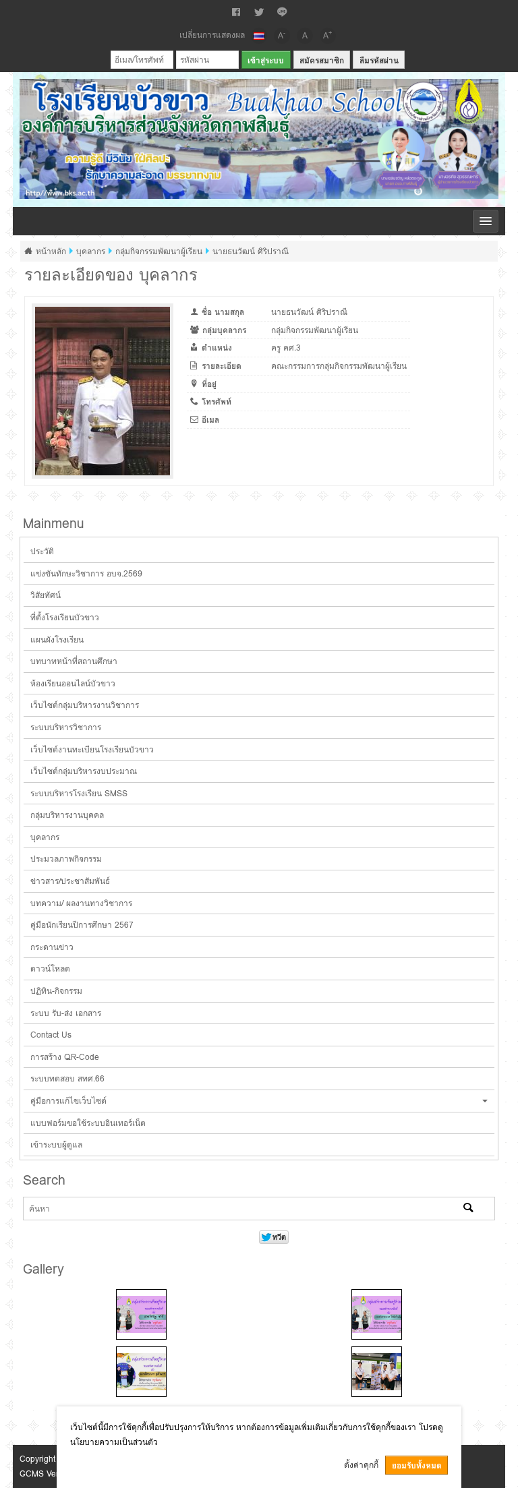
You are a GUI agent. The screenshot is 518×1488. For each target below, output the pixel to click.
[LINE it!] (282, 12)
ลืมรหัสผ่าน (379, 60)
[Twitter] (259, 12)
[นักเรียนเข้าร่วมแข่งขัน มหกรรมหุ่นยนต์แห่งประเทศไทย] (376, 1371)
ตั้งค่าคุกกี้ (361, 1464)
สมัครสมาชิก (321, 60)
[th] (259, 36)
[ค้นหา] (468, 1208)
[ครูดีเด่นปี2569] (141, 1314)
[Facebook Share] (236, 12)
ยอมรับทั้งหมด (417, 1465)
